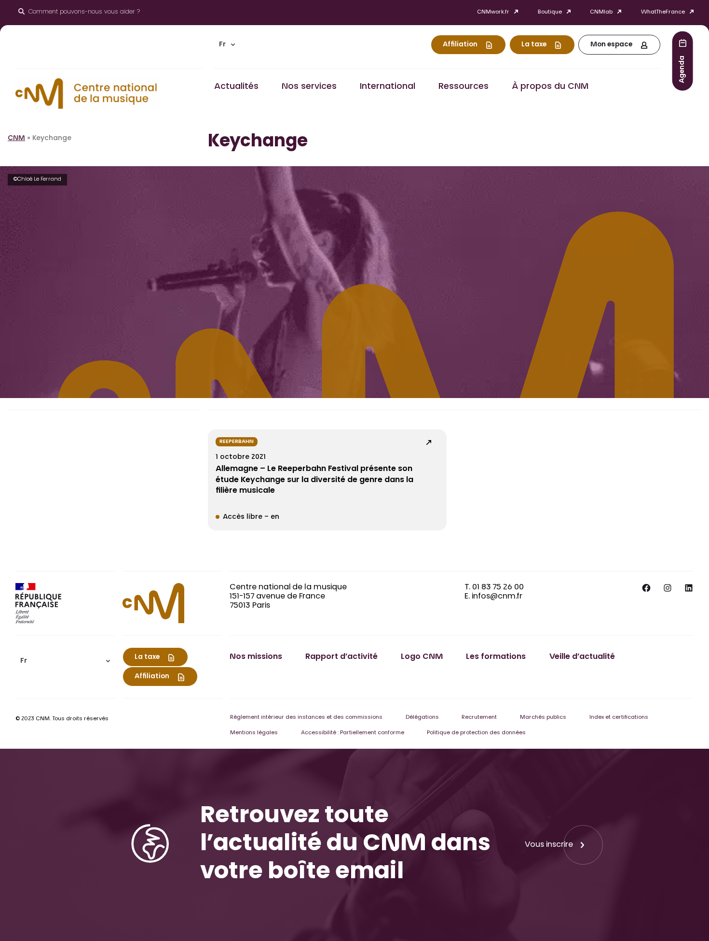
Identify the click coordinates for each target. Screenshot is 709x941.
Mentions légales (254, 733)
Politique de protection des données (476, 733)
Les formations (496, 657)
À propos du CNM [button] (550, 87)
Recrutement (479, 717)
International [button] (387, 87)
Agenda (682, 69)
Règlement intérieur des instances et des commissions (306, 717)
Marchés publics (543, 717)
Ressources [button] (463, 87)
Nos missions (256, 657)
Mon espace (611, 45)
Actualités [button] (236, 87)
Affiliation (460, 45)
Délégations (422, 717)
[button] (227, 45)
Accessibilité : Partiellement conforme (352, 733)
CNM (16, 138)
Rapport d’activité (341, 657)
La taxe (533, 45)
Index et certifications (618, 717)
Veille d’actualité (582, 657)
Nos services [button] (309, 87)
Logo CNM (422, 657)
